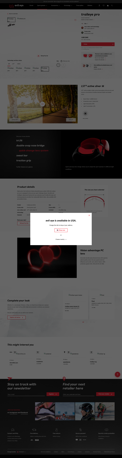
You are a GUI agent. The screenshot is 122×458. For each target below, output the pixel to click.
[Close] (89, 215)
